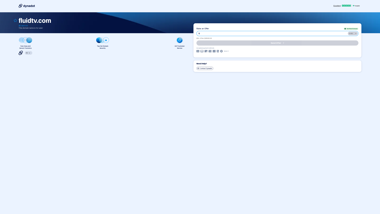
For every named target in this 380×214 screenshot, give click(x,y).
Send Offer (276, 43)
